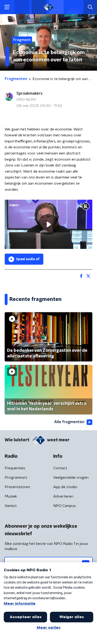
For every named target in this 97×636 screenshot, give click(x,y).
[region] (48, 224)
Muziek (11, 496)
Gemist (11, 506)
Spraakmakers (29, 93)
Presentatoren (17, 487)
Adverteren (63, 496)
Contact (60, 468)
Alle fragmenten (69, 422)
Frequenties (15, 468)
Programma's (16, 477)
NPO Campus (64, 506)
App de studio (65, 487)
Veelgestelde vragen (71, 477)
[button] (7, 7)
